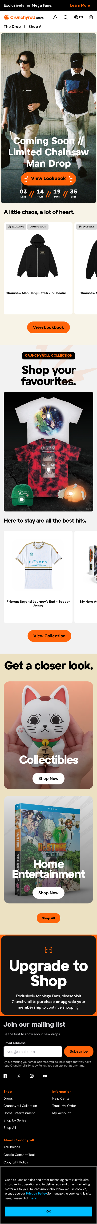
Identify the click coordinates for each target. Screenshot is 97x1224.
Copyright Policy (16, 1162)
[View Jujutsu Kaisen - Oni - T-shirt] (48, 470)
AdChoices (12, 1147)
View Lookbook (48, 179)
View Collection (49, 636)
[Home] (24, 17)
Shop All (35, 27)
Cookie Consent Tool (19, 1155)
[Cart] (91, 17)
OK (48, 1211)
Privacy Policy (36, 1193)
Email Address (14, 1043)
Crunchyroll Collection (20, 1106)
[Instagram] (31, 1076)
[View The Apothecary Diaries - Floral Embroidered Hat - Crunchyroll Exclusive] (22, 499)
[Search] (65, 17)
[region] (50, 268)
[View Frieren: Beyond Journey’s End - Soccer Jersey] (38, 565)
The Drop (12, 27)
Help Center (61, 1098)
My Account (61, 1113)
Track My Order (64, 1106)
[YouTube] (45, 1076)
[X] (18, 1076)
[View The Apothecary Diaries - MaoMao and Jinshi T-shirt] (48, 416)
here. (33, 1198)
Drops (8, 1098)
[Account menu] (55, 17)
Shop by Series (15, 1120)
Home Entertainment (19, 1113)
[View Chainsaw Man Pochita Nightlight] (71, 493)
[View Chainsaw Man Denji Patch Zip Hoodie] (38, 256)
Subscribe (79, 1051)
